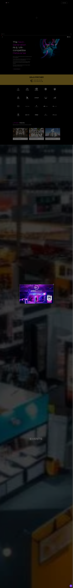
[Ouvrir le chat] (71, 586)
